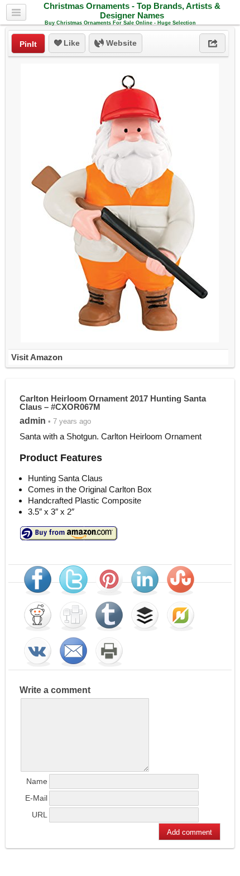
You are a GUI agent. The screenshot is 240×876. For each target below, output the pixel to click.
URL (39, 814)
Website (120, 42)
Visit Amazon (37, 357)
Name (36, 781)
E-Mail (36, 797)
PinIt (28, 44)
